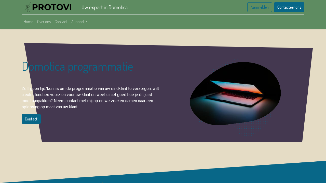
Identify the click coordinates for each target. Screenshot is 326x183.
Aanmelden (260, 7)
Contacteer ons (289, 7)
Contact (31, 118)
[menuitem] (28, 22)
